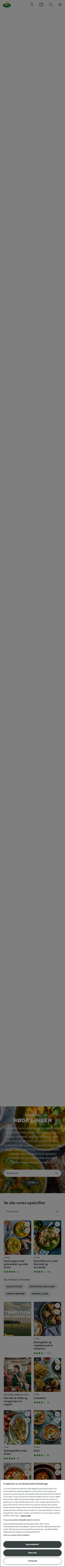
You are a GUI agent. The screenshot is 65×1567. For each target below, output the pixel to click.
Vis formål (32, 1561)
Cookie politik (25, 1516)
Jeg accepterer (32, 1544)
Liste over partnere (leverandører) (16, 1535)
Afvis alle (32, 1553)
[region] (32, 1523)
